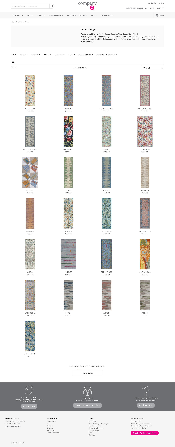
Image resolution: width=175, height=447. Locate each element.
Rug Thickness (85, 54)
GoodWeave (135, 421)
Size (12, 54)
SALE (93, 15)
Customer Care (131, 8)
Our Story (92, 421)
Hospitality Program (96, 428)
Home (13, 22)
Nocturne (68, 149)
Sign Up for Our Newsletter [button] (144, 433)
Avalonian (30, 354)
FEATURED (17, 15)
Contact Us (51, 421)
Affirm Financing (53, 433)
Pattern (35, 54)
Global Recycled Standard (141, 423)
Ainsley (68, 272)
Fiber (70, 54)
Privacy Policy (94, 430)
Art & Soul (145, 272)
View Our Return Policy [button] (87, 405)
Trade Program (94, 426)
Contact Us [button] (29, 406)
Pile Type (58, 54)
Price (46, 54)
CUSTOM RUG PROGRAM (77, 15)
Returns (50, 428)
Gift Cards (50, 430)
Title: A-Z (147, 68)
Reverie (30, 190)
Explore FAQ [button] (145, 405)
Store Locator (149, 8)
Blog (90, 433)
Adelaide (107, 231)
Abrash (68, 190)
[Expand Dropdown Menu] (22, 15)
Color (23, 54)
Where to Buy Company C (99, 423)
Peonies (68, 109)
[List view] (16, 68)
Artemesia (30, 313)
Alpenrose (106, 272)
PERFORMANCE (55, 15)
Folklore (30, 109)
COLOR (40, 15)
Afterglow (145, 231)
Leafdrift (145, 149)
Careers (92, 435)
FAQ (48, 423)
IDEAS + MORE (107, 15)
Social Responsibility (138, 428)
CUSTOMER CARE (53, 419)
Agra (30, 272)
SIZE (29, 15)
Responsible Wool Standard (141, 426)
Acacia (68, 231)
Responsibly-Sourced (106, 54)
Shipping (140, 8)
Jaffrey (106, 149)
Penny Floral (106, 109)
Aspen (68, 313)
